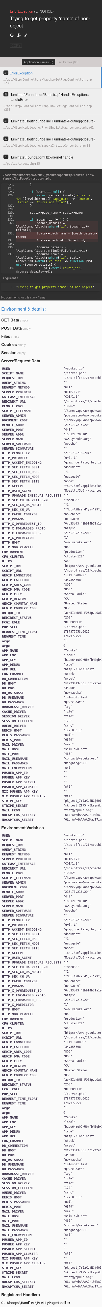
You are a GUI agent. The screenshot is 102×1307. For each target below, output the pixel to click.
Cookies (9, 344)
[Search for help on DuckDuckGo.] (19, 35)
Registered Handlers (20, 1294)
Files (5, 336)
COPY (16, 45)
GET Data (10, 320)
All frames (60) (68, 62)
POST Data (11, 328)
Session (9, 352)
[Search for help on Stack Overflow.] (25, 35)
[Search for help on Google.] (12, 35)
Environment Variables (22, 827)
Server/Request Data (20, 361)
